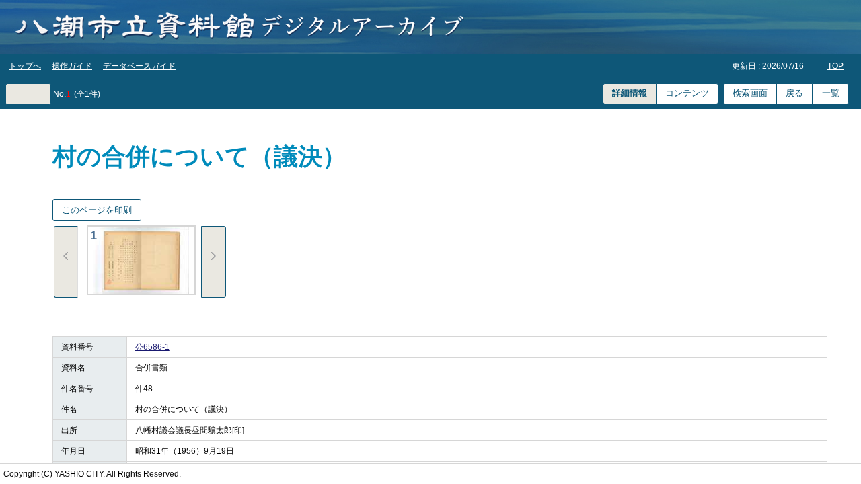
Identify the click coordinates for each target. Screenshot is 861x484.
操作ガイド (72, 66)
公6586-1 (152, 347)
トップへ (25, 66)
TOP (835, 66)
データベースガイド (139, 66)
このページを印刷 (97, 210)
